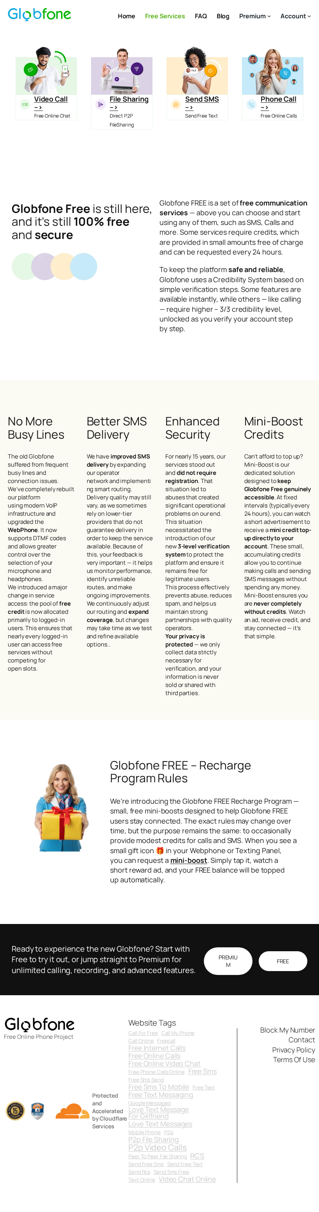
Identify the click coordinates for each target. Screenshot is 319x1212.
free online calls (154, 1055)
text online (141, 1179)
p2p (169, 1132)
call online (141, 1040)
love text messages (160, 1124)
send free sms (146, 1164)
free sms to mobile (158, 1087)
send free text (185, 1164)
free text (204, 1087)
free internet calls (157, 1048)
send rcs (139, 1172)
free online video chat (164, 1063)
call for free (143, 1033)
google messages (149, 1103)
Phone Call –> (278, 102)
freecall (166, 1040)
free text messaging (160, 1094)
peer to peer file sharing (157, 1156)
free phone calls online (156, 1072)
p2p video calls (157, 1147)
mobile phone (144, 1132)
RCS (197, 1155)
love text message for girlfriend (158, 1113)
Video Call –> (51, 102)
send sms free (171, 1172)
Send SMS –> (202, 102)
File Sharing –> (129, 102)
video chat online (187, 1179)
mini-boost (188, 860)
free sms (202, 1071)
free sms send (146, 1079)
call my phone (178, 1033)
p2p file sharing (153, 1139)
